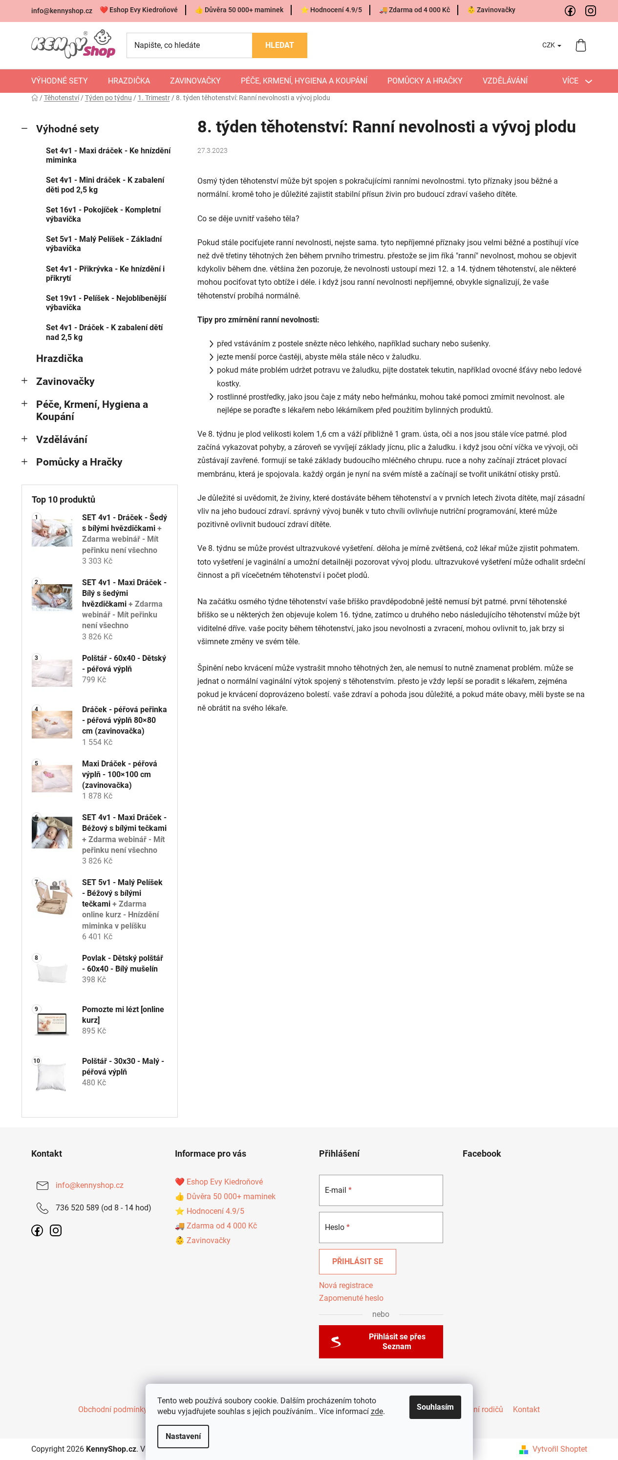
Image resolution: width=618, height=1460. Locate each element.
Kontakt (526, 1409)
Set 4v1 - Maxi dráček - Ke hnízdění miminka (108, 155)
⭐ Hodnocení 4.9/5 (331, 10)
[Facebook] (570, 11)
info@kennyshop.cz (61, 11)
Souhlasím (435, 1407)
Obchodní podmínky (113, 1409)
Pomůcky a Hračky (79, 462)
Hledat (279, 45)
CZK (549, 45)
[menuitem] (59, 81)
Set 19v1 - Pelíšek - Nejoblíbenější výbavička (106, 303)
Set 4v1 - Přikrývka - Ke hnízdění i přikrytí (105, 273)
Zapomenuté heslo (351, 1298)
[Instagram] (591, 11)
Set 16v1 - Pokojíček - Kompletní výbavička (103, 214)
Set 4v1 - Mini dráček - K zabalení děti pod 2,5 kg (105, 184)
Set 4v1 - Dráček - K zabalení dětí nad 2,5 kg (104, 332)
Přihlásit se (357, 1261)
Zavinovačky (65, 381)
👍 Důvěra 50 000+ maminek (239, 10)
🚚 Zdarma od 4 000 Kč (414, 10)
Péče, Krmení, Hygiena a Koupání (92, 411)
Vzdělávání (61, 439)
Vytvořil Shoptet (560, 1449)
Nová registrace (346, 1285)
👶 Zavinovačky (491, 10)
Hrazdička (59, 358)
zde (377, 1411)
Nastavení (183, 1436)
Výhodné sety (67, 129)
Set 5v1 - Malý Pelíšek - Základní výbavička (104, 243)
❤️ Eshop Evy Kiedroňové (139, 10)
